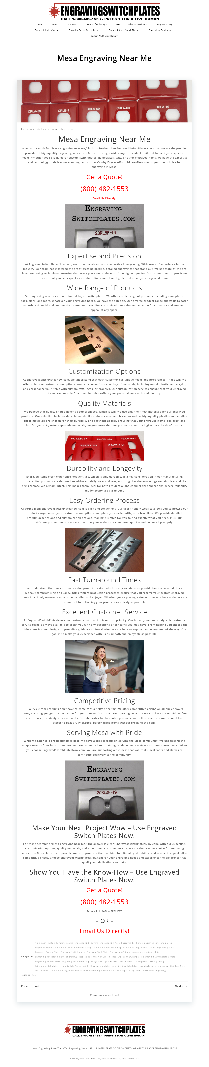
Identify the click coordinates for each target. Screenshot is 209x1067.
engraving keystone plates (146, 952)
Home (39, 24)
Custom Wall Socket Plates (103, 36)
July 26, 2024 (66, 129)
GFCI (115, 961)
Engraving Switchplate (130, 956)
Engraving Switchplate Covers (159, 956)
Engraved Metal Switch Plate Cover (54, 947)
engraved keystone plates (158, 943)
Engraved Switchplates (73, 952)
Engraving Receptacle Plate (50, 956)
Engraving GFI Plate (120, 952)
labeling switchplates (46, 966)
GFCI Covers (126, 961)
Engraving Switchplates (47, 961)
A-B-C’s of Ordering (96, 24)
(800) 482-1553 (104, 188)
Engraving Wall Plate (73, 961)
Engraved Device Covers (46, 30)
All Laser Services (136, 24)
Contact (54, 24)
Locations (71, 24)
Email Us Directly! (104, 198)
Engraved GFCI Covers (86, 943)
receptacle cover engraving (153, 966)
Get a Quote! (104, 177)
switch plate (41, 970)
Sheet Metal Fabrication (160, 30)
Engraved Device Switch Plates (123, 30)
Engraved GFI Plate (110, 943)
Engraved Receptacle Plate (88, 947)
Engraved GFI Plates (132, 943)
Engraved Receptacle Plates (119, 947)
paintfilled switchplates (124, 966)
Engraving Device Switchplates (83, 30)
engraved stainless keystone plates (155, 947)
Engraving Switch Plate (103, 956)
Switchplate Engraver (128, 970)
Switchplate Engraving (154, 970)
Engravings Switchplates (99, 961)
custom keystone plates (60, 943)
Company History (164, 24)
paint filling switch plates (96, 966)
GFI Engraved (141, 961)
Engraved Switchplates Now (40, 129)
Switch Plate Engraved (62, 970)
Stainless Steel (178, 966)
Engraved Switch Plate (47, 952)
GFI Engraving (157, 961)
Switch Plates (108, 970)
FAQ (118, 24)
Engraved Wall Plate (97, 952)
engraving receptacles (78, 956)
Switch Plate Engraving (87, 970)
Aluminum (40, 943)
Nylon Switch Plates (70, 966)
